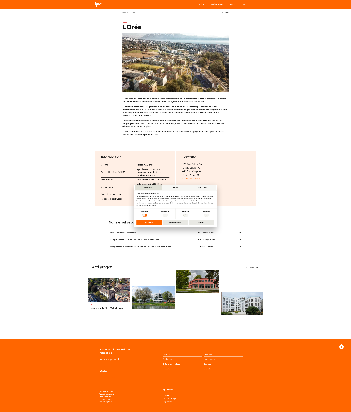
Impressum (167, 402)
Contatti (207, 369)
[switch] (165, 215)
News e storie (209, 359)
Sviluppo (202, 4)
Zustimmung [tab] (148, 187)
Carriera (207, 364)
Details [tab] (175, 187)
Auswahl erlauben (175, 222)
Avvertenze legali (170, 399)
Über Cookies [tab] (202, 187)
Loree (134, 13)
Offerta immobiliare (171, 364)
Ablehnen (201, 222)
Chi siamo (208, 354)
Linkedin (169, 390)
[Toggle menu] (254, 4)
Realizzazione (217, 4)
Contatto (243, 4)
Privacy (166, 395)
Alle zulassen (149, 222)
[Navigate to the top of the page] (341, 346)
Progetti (231, 4)
